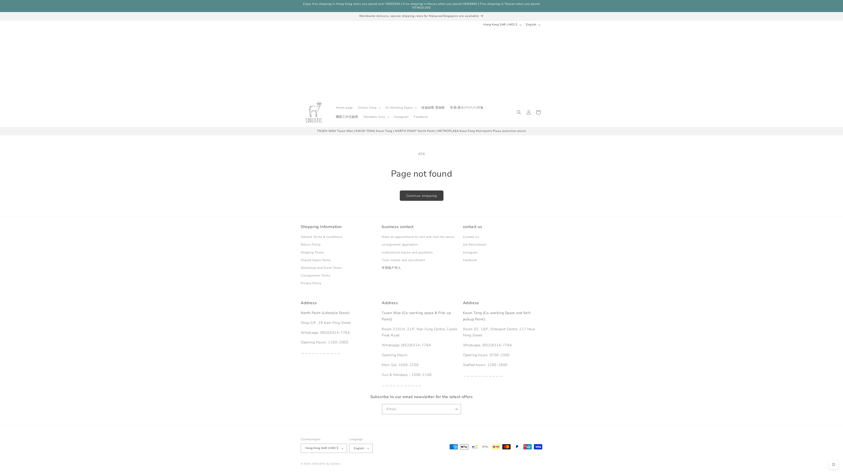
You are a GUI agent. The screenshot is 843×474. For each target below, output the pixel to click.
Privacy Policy (311, 283)
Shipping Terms (312, 252)
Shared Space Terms (316, 260)
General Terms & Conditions (321, 237)
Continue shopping (421, 196)
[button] (369, 107)
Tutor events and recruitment (403, 260)
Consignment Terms (315, 275)
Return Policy (311, 245)
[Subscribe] (456, 409)
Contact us (471, 237)
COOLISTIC (319, 463)
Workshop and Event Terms (321, 268)
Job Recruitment (475, 245)
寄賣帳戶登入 (391, 268)
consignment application (400, 245)
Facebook (470, 260)
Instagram (470, 252)
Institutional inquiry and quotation (407, 252)
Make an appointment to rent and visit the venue (418, 237)
